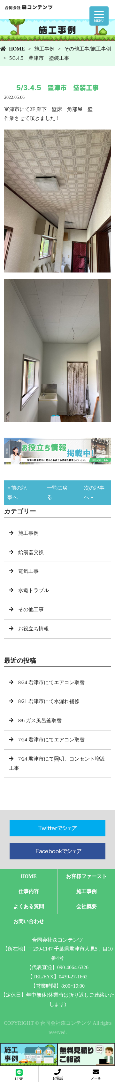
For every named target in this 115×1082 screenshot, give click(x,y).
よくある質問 (28, 906)
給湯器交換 (31, 552)
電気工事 (28, 571)
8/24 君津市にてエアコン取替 (51, 682)
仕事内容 (29, 891)
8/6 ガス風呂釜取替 (40, 720)
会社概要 (86, 906)
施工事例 (44, 48)
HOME (17, 48)
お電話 (57, 1078)
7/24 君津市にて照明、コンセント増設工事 (57, 763)
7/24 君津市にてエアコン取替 (51, 739)
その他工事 (76, 48)
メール (96, 1078)
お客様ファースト (86, 876)
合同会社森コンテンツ (57, 940)
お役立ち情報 (33, 628)
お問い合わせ (28, 921)
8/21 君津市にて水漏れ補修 (49, 701)
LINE (19, 1079)
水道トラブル (33, 590)
